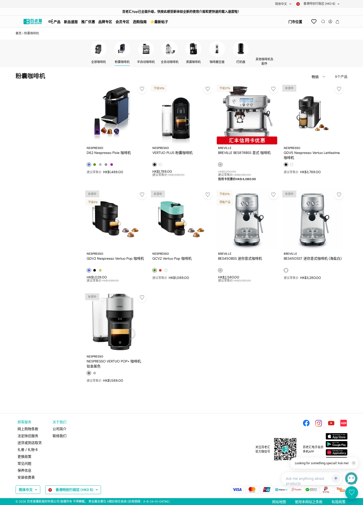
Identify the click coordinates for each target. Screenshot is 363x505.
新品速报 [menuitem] (71, 22)
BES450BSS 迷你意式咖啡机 (240, 258)
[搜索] (323, 21)
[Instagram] (319, 423)
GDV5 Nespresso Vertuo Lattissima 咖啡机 (312, 154)
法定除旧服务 (28, 436)
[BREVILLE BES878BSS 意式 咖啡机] (247, 114)
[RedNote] (343, 423)
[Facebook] (306, 423)
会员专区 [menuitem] (122, 22)
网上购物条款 (28, 429)
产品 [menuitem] (57, 22)
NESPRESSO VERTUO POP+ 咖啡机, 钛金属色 (114, 363)
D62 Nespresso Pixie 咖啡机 (109, 152)
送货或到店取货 (30, 443)
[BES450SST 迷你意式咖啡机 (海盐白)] (312, 219)
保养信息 (24, 470)
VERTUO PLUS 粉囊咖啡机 (172, 152)
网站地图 (279, 502)
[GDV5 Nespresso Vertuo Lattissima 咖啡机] (312, 114)
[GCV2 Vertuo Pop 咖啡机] (181, 219)
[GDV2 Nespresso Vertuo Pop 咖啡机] (115, 219)
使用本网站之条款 (309, 502)
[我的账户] (330, 21)
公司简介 (59, 429)
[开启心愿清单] (314, 21)
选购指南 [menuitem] (140, 22)
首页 (18, 33)
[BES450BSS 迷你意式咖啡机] (247, 219)
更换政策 (24, 456)
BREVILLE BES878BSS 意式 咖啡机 (244, 152)
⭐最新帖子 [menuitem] (159, 22)
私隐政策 (338, 502)
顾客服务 (24, 422)
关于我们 (59, 422)
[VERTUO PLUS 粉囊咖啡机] (181, 114)
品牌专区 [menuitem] (105, 22)
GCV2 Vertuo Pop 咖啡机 (172, 258)
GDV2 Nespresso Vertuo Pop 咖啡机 (115, 258)
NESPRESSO (95, 148)
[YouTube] (331, 423)
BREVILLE (224, 148)
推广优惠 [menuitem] (88, 22)
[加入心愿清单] (142, 89)
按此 (164, 11)
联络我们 (59, 436)
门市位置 (295, 22)
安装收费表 (26, 477)
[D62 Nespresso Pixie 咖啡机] (115, 114)
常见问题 (24, 463)
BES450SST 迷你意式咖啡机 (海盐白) (313, 258)
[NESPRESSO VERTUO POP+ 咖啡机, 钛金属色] (115, 322)
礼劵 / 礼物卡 (28, 449)
